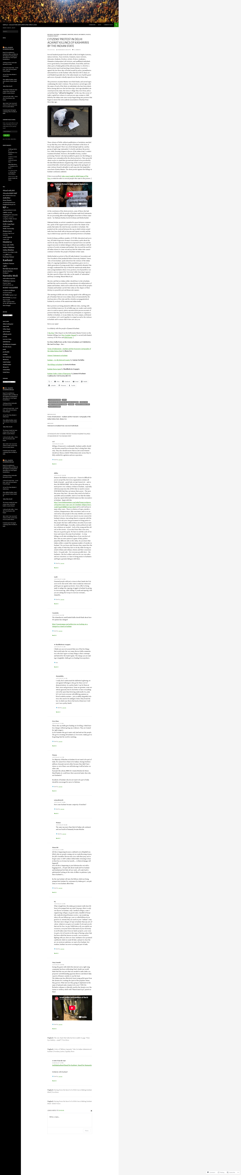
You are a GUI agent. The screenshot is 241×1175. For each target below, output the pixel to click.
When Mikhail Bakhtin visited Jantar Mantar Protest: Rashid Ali (10, 81)
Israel (4, 254)
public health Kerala (7, 285)
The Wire (51, 333)
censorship (9, 212)
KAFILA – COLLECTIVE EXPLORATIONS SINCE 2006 (20, 25)
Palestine (12, 281)
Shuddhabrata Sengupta (64, 49)
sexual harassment (7, 292)
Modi (16, 269)
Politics (88, 34)
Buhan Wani (84, 402)
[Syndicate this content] (3, 47)
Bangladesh (6, 204)
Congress (5, 217)
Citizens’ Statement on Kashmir (57, 355)
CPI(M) (10, 219)
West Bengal (6, 305)
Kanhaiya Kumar (8, 257)
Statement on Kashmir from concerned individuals (62, 425)
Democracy (7, 231)
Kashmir (71, 404)
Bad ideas (50, 34)
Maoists (11, 269)
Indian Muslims (8, 250)
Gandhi (4, 237)
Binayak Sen (12, 204)
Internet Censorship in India (10, 252)
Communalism (14, 214)
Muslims (10, 271)
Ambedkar (6, 198)
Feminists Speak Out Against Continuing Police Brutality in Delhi (10, 111)
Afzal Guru (13, 195)
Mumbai (5, 271)
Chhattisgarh (7, 215)
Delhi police (6, 226)
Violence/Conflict (52, 36)
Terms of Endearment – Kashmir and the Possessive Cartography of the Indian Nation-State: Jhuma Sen (69, 417)
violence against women (8, 301)
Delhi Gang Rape (8, 224)
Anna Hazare (7, 200)
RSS (16, 287)
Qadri (56, 577)
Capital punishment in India (9, 210)
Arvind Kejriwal (7, 202)
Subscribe (6, 135)
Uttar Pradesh (6, 300)
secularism (6, 290)
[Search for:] (10, 31)
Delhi (10, 221)
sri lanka (6, 295)
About (99, 24)
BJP (4, 207)
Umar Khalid (13, 297)
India (12, 245)
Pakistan (6, 281)
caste (5, 212)
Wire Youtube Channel (68, 335)
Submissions (92, 24)
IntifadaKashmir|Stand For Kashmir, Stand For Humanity (72, 1065)
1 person (60, 459)
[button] (65, 130)
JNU (7, 255)
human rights (6, 245)
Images (76, 34)
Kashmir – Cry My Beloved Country (58, 360)
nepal (11, 278)
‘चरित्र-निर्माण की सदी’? (8, 86)
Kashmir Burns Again (54, 369)
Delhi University (8, 229)
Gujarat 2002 (6, 239)
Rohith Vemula (8, 288)
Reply (55, 464)
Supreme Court (13, 295)
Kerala (5, 269)
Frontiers (56, 34)
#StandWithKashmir (54, 399)
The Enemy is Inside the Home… (13, 178)
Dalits (5, 221)
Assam (13, 202)
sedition (12, 290)
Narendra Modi (10, 275)
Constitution (11, 217)
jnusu (10, 254)
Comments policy (108, 24)
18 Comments (77, 49)
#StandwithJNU (8, 193)
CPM (13, 218)
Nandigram (5, 273)
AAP (15, 193)
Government (63, 34)
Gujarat (9, 237)
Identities (70, 34)
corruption (5, 219)
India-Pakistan (8, 247)
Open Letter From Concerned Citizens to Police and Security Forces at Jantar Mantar (10, 105)
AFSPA (64, 399)
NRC (14, 278)
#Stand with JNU (9, 191)
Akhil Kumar (68, 337)
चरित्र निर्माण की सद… (12, 164)
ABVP (4, 195)
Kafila (4, 37)
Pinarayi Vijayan (7, 283)
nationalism (6, 278)
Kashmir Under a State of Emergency (59, 374)
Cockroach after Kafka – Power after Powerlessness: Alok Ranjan (10, 98)
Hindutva (7, 242)
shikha (61, 1110)
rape (12, 285)
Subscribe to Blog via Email (9, 119)
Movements (82, 34)
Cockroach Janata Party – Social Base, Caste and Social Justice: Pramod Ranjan (10, 69)
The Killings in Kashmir (55, 365)
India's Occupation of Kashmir (57, 404)
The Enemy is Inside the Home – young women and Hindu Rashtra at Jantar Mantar (10, 91)
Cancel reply (91, 1110)
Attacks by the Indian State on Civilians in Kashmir (63, 402)
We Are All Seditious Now (9, 303)
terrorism (6, 298)
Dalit (16, 218)
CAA (7, 207)
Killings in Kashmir (54, 406)
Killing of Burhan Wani (82, 404)
